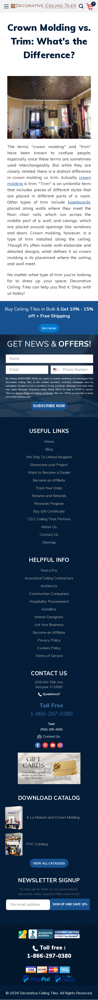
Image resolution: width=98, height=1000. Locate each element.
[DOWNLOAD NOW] (40, 934)
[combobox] (56, 370)
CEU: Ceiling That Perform (49, 519)
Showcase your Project (49, 464)
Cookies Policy (49, 648)
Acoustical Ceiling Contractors (49, 578)
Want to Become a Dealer (49, 472)
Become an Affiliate (49, 480)
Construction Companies (49, 593)
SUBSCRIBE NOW (49, 406)
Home (49, 441)
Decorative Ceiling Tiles (39, 993)
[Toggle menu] (6, 6)
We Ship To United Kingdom (49, 457)
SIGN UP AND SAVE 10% (70, 904)
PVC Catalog (37, 844)
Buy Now (49, 328)
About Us (49, 526)
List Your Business (49, 624)
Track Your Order (49, 488)
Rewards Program (49, 503)
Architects (49, 586)
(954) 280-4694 (51, 729)
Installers (49, 609)
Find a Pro (49, 570)
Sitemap (49, 542)
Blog (49, 449)
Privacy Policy (23, 393)
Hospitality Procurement (49, 601)
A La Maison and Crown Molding (53, 817)
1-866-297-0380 (51, 713)
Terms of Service (44, 393)
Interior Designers (49, 617)
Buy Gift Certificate (49, 511)
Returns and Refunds (49, 495)
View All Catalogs (49, 863)
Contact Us (49, 534)
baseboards (79, 202)
